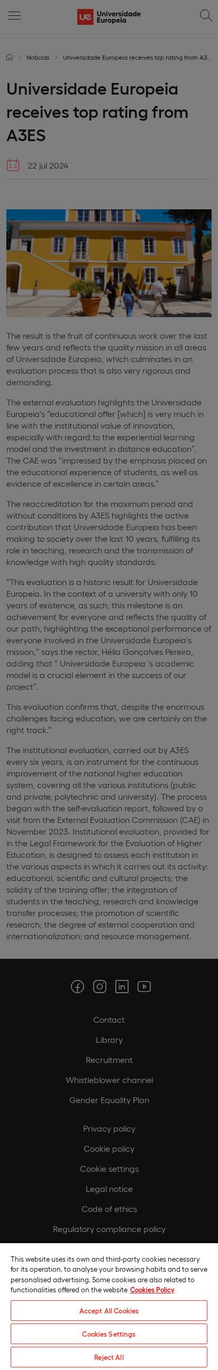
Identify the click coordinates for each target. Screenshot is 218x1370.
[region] (109, 1306)
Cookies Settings (108, 1334)
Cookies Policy (152, 1289)
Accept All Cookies (109, 1311)
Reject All (108, 1357)
